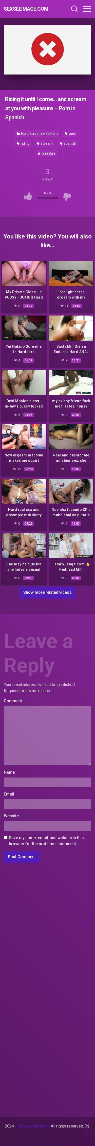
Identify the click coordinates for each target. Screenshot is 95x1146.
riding (24, 143)
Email (10, 794)
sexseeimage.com (26, 9)
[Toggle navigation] (87, 9)
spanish (69, 143)
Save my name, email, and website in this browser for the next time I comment (46, 840)
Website (11, 816)
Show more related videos (47, 592)
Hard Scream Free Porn (39, 134)
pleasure (48, 153)
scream (46, 143)
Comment (14, 700)
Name (10, 772)
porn (72, 134)
